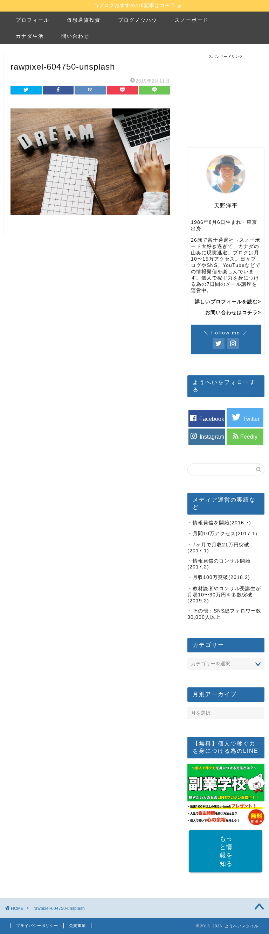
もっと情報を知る (226, 851)
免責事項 (77, 926)
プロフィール (32, 20)
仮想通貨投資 (84, 20)
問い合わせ (75, 36)
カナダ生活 (30, 36)
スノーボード (191, 20)
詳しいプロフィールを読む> (228, 301)
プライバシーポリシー (37, 926)
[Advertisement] (228, 94)
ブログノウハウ (137, 20)
